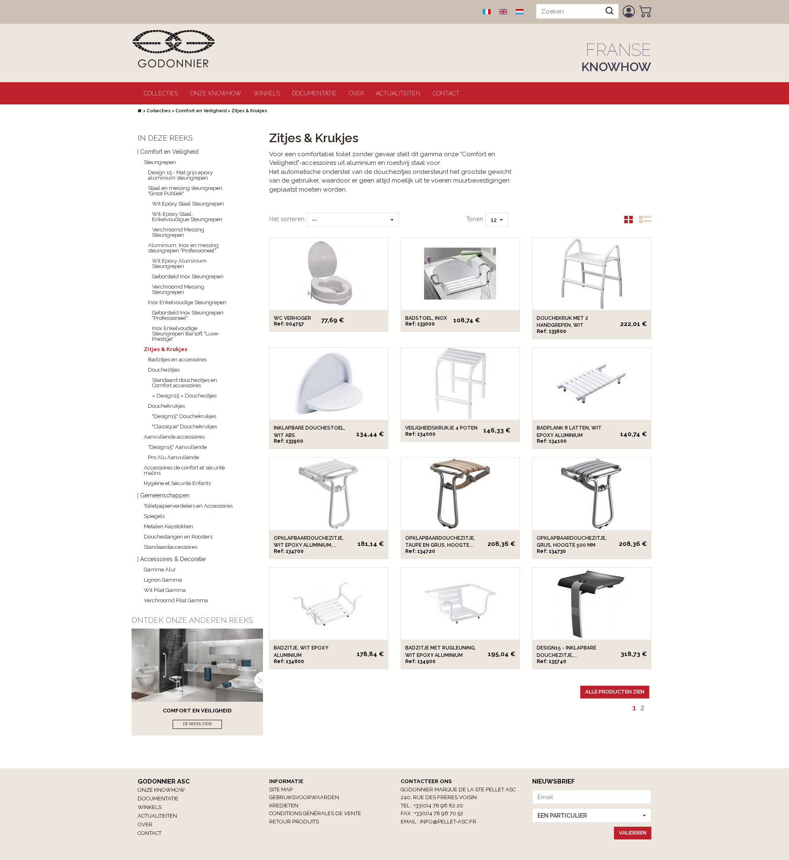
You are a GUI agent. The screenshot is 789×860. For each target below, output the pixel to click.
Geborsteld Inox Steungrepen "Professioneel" (188, 315)
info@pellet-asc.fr (448, 821)
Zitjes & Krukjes (165, 349)
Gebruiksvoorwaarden (304, 797)
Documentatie (314, 93)
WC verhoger (292, 318)
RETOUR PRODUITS (294, 821)
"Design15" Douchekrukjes (184, 416)
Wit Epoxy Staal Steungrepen (188, 203)
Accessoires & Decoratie (172, 559)
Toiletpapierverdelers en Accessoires (188, 506)
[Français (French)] (487, 11)
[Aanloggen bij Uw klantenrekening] (629, 11)
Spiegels (154, 516)
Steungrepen (160, 162)
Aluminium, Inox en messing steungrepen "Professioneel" (183, 248)
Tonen (474, 219)
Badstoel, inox (426, 318)
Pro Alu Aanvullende (173, 457)
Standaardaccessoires (170, 547)
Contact (446, 93)
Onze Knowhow (215, 93)
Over (356, 93)
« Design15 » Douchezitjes (184, 395)
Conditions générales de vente (315, 813)
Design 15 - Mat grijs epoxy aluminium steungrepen (180, 175)
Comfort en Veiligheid (200, 110)
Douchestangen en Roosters (178, 536)
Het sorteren (287, 219)
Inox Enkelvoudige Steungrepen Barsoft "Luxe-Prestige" (185, 334)
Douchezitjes (164, 369)
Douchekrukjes (166, 406)
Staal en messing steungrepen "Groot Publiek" (185, 190)
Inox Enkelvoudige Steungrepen (187, 302)
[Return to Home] (140, 110)
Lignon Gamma (163, 580)
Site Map (281, 789)
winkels (267, 93)
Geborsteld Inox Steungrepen (188, 276)
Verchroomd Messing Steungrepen (178, 232)
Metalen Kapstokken (168, 526)
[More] (329, 274)
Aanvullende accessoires (174, 436)
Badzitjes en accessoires (177, 359)
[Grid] (625, 221)
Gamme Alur (160, 569)
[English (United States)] (503, 11)
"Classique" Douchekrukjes (184, 426)
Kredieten (283, 805)
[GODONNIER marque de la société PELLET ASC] (173, 48)
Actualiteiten (398, 93)
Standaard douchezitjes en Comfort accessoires (184, 382)
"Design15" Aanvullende (177, 447)
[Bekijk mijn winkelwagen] (645, 11)
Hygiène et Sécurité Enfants (177, 483)
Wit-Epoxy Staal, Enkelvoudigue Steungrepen (187, 216)
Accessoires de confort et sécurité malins (184, 470)
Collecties (161, 93)
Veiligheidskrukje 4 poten (441, 428)
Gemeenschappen (164, 495)
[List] (642, 221)
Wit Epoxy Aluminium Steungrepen (179, 263)
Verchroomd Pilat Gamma (176, 600)
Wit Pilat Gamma (165, 590)
